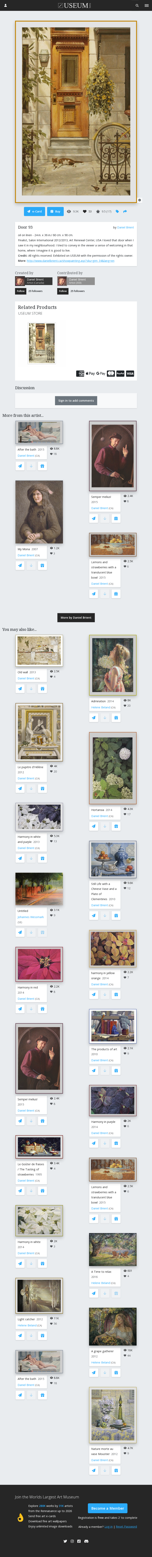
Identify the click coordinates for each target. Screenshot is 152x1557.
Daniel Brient (125, 227)
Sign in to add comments (76, 400)
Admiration (98, 701)
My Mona (24, 549)
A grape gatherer (102, 1351)
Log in (108, 1526)
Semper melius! (101, 497)
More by (76, 617)
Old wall (23, 672)
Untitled (23, 911)
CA (37, 455)
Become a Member (107, 1508)
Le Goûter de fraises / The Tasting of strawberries (31, 1169)
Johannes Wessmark (31, 917)
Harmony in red (28, 987)
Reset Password (126, 1526)
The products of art (104, 1049)
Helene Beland (27, 1325)
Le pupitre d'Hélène (30, 767)
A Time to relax (101, 1272)
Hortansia (97, 810)
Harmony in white (29, 1242)
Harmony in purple (103, 1122)
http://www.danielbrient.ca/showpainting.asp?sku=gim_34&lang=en (70, 261)
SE (19, 922)
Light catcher (26, 1319)
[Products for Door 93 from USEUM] (35, 343)
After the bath (27, 449)
